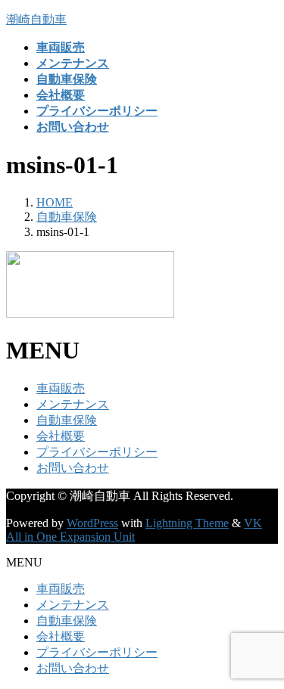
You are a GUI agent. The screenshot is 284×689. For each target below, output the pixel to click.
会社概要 (60, 436)
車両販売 (60, 388)
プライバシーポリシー (97, 451)
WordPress (92, 523)
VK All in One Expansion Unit (134, 530)
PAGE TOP (263, 653)
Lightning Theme (187, 523)
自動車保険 (66, 420)
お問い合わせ (72, 467)
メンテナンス (72, 404)
